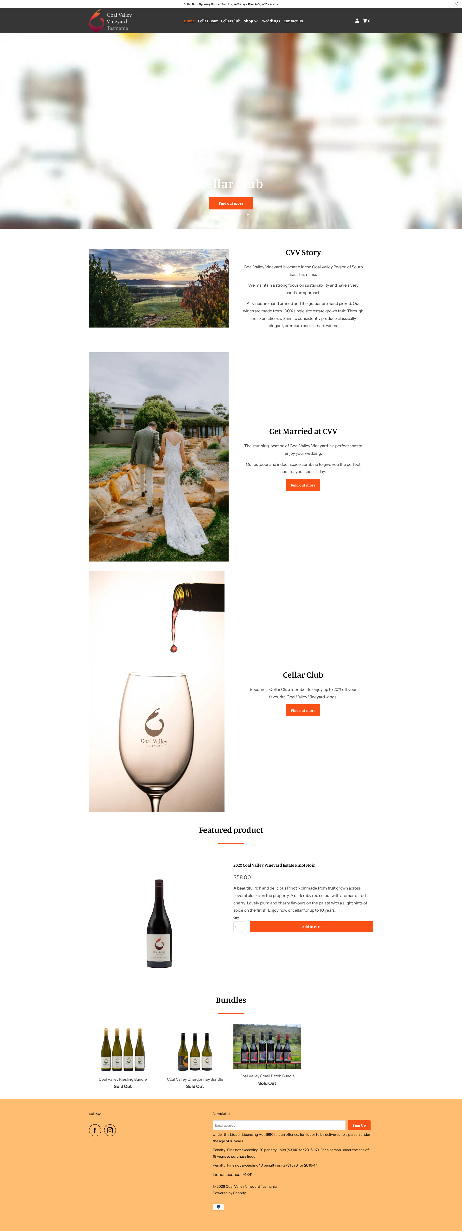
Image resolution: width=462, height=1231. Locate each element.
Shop (249, 20)
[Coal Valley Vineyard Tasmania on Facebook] (96, 1130)
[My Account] (357, 20)
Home (189, 20)
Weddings (271, 20)
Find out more (231, 203)
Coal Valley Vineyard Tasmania (251, 1186)
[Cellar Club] (159, 691)
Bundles (231, 1000)
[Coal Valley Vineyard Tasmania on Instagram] (111, 1130)
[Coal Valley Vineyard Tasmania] (110, 20)
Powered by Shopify (229, 1193)
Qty (236, 918)
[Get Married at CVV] (159, 457)
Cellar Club (231, 20)
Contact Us (293, 20)
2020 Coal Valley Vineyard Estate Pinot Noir (274, 865)
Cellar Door (208, 20)
